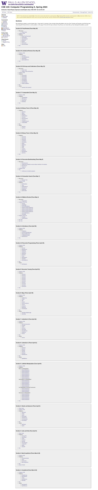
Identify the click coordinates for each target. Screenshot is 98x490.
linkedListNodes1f (25, 376)
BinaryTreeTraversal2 (26, 36)
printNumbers (24, 184)
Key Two (20, 220)
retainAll (23, 446)
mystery (23, 203)
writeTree (23, 111)
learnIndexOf (24, 476)
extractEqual (24, 308)
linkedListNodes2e (25, 386)
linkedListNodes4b (25, 395)
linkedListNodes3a (25, 388)
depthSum (24, 144)
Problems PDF (22, 33)
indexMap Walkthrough (26, 312)
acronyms (24, 306)
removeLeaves (25, 118)
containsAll (24, 443)
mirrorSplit (24, 214)
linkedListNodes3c (25, 391)
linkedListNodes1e (25, 375)
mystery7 (24, 282)
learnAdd (23, 353)
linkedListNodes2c (25, 383)
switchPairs (24, 58)
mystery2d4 (24, 79)
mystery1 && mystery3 (26, 87)
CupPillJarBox (25, 218)
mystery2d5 (24, 37)
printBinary (24, 189)
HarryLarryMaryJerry (26, 233)
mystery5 (24, 279)
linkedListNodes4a (25, 394)
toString (23, 350)
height (23, 146)
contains (23, 148)
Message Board (83, 12)
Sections (5, 25)
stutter (23, 256)
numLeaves (24, 142)
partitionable (24, 190)
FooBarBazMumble (26, 235)
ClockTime (24, 100)
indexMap (24, 314)
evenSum (24, 55)
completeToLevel (25, 121)
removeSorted (24, 38)
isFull (23, 147)
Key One (20, 219)
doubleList (24, 332)
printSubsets (24, 188)
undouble (23, 216)
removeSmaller (25, 44)
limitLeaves (24, 42)
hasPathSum (24, 151)
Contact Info (90, 12)
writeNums (24, 252)
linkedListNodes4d (25, 398)
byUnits (23, 41)
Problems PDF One (23, 202)
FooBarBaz (24, 231)
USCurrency (24, 98)
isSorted (23, 325)
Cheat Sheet (24, 32)
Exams (4, 30)
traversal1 (24, 136)
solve (23, 185)
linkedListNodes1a (25, 370)
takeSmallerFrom (25, 59)
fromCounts (24, 460)
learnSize (24, 347)
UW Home (4, 12)
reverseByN (24, 420)
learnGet (23, 349)
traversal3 (24, 139)
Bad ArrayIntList (25, 462)
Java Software (6, 28)
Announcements (76, 12)
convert (23, 304)
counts (23, 299)
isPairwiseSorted (25, 458)
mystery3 (24, 277)
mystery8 (24, 283)
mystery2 (24, 275)
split (22, 300)
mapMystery (24, 297)
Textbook (5, 26)
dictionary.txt (24, 165)
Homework (5, 24)
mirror (23, 459)
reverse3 (23, 328)
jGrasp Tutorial (22, 464)
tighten (23, 113)
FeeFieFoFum (24, 236)
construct (24, 117)
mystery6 (24, 281)
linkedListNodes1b (25, 371)
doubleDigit (24, 204)
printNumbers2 (25, 186)
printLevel (24, 40)
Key (19, 45)
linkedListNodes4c (25, 396)
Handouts (5, 22)
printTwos (24, 254)
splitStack (24, 412)
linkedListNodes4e (25, 399)
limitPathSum (24, 115)
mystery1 (24, 274)
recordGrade (24, 80)
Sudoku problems (25, 83)
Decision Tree (24, 179)
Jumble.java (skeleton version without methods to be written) (34, 164)
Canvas (4, 40)
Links (4, 45)
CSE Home (9, 12)
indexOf (23, 351)
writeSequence (25, 260)
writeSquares (24, 257)
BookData (24, 101)
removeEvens (24, 330)
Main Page (5, 16)
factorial (23, 248)
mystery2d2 (24, 76)
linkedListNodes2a (25, 380)
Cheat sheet (24, 70)
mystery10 (24, 286)
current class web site (65, 17)
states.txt (24, 167)
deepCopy (24, 307)
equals (23, 143)
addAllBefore (24, 358)
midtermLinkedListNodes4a (27, 207)
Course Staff (5, 34)
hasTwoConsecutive (26, 324)
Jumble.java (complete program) (28, 171)
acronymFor (24, 435)
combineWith (24, 122)
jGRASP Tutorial (6, 29)
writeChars (24, 253)
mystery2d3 (24, 78)
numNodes (24, 140)
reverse (23, 301)
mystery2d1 (24, 75)
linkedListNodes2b (25, 382)
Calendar (5, 21)
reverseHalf (24, 416)
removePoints (24, 82)
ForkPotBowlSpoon (26, 206)
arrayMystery (24, 475)
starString (24, 250)
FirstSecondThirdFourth (26, 232)
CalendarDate (24, 97)
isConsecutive (25, 419)
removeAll (24, 329)
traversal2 (24, 138)
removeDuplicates (25, 57)
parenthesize (24, 249)
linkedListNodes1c (25, 372)
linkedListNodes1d (25, 374)
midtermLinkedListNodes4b (27, 208)
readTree (23, 114)
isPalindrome (24, 417)
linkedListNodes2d (25, 384)
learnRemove (24, 354)
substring (23, 258)
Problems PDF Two (23, 215)
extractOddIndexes (26, 212)
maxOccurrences (25, 303)
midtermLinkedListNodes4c (27, 210)
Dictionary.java (25, 163)
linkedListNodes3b (25, 390)
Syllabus (5, 17)
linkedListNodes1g (25, 378)
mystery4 (24, 278)
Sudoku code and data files (27, 71)
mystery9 (24, 285)
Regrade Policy (6, 42)
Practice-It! (5, 37)
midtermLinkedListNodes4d (27, 211)
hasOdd (23, 441)
